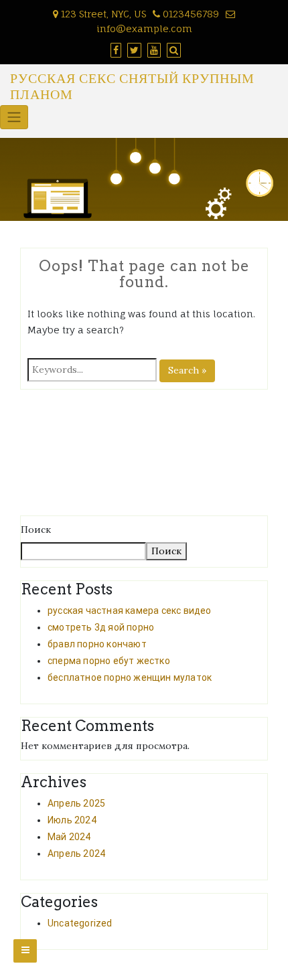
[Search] (172, 50)
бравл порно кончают (97, 644)
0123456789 (191, 13)
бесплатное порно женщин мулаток (130, 677)
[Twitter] (132, 50)
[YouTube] (152, 50)
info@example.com (144, 28)
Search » (187, 370)
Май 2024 (69, 836)
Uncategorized (80, 923)
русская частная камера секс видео (130, 610)
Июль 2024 (72, 820)
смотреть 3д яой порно (101, 627)
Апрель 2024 (76, 853)
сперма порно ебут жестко (109, 660)
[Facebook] (114, 50)
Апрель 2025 (76, 803)
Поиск (36, 529)
